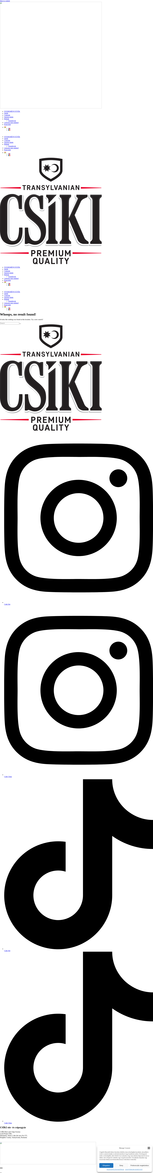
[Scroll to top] (1, 1172)
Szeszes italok (8, 117)
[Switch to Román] (80, 130)
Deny (121, 1165)
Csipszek (7, 115)
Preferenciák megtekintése (140, 1165)
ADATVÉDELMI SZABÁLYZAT (133, 1169)
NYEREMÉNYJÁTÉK (12, 111)
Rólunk (6, 119)
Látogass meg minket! (11, 123)
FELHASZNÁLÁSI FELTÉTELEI (115, 1169)
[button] (149, 1148)
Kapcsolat (7, 124)
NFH (1, 1168)
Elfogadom (106, 1165)
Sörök (6, 113)
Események (12, 121)
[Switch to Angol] (80, 128)
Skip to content (5, 1)
